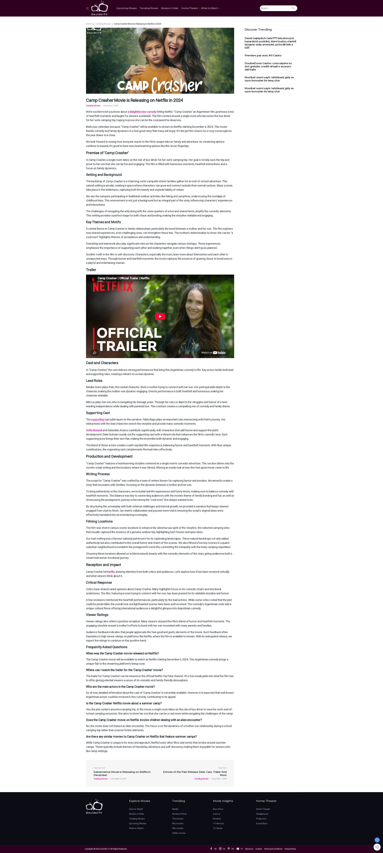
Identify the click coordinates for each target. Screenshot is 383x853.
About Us (249, 849)
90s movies (177, 828)
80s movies (177, 823)
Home (89, 24)
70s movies (177, 818)
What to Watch (209, 8)
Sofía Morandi (94, 430)
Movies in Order (169, 8)
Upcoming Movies (126, 8)
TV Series (217, 828)
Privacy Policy (290, 849)
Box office (218, 809)
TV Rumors (218, 823)
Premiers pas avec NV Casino (263, 55)
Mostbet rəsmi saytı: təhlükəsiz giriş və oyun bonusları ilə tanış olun (269, 79)
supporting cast (100, 419)
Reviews (217, 818)
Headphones (262, 814)
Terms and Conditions (273, 849)
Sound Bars (261, 823)
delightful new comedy (143, 111)
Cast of (216, 814)
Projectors (261, 818)
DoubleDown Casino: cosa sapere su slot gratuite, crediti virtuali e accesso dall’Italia (268, 66)
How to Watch (136, 809)
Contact (258, 849)
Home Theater (189, 8)
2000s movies (179, 833)
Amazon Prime (179, 814)
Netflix (111, 571)
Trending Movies (149, 8)
